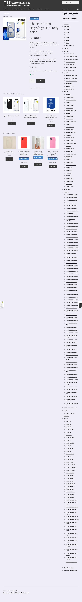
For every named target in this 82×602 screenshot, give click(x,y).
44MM (67, 40)
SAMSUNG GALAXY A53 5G (72, 294)
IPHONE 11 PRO (69, 97)
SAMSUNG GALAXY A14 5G (72, 216)
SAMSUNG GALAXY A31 (71, 260)
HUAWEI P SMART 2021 (71, 81)
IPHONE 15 (68, 135)
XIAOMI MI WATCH (70, 470)
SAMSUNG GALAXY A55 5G (72, 300)
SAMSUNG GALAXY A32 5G (72, 265)
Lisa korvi (40, 80)
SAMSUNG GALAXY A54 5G (72, 297)
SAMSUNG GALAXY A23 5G (72, 242)
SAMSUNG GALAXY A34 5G (72, 271)
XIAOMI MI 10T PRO (70, 467)
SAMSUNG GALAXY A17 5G (72, 226)
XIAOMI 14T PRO (70, 437)
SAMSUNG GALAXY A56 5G (72, 302)
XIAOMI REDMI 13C (70, 484)
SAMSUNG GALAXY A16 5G (72, 223)
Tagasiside (6, 13)
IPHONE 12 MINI (69, 105)
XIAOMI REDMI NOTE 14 (71, 538)
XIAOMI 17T (69, 456)
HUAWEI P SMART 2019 (71, 75)
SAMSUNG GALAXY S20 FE (72, 320)
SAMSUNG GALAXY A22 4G (72, 237)
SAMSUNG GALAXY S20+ (71, 327)
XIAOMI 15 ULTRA (70, 443)
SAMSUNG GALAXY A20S (71, 231)
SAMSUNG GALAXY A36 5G (72, 276)
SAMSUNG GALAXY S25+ (71, 387)
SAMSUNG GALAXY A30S (71, 257)
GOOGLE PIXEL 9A (70, 70)
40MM (67, 32)
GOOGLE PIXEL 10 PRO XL (72, 59)
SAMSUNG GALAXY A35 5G (72, 274)
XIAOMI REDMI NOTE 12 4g (72, 519)
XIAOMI (66, 418)
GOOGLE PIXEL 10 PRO (71, 56)
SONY (65, 410)
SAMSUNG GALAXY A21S (71, 234)
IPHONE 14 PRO (69, 129)
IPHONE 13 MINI (69, 116)
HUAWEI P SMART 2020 (71, 78)
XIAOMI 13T (69, 427)
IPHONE (38, 88)
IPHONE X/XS (69, 184)
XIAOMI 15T (69, 446)
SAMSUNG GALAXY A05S (71, 200)
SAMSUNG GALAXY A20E (71, 229)
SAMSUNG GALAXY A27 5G (72, 250)
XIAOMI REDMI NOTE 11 (71, 509)
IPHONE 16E (69, 157)
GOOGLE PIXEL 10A (70, 62)
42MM (67, 37)
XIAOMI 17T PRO (70, 459)
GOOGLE (66, 51)
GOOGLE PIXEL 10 (70, 54)
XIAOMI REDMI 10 (70, 473)
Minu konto (31, 9)
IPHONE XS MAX (70, 186)
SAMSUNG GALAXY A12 (71, 205)
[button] (24, 20)
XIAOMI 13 (68, 424)
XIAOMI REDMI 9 (70, 494)
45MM (67, 43)
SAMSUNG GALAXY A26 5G (72, 248)
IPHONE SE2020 (69, 178)
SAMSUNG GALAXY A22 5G (72, 239)
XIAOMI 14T (69, 435)
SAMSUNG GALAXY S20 (71, 317)
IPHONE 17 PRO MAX (71, 165)
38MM (67, 29)
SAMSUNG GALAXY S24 (71, 364)
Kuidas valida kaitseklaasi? (17, 9)
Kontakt (47, 9)
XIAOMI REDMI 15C (70, 492)
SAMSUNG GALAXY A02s (71, 195)
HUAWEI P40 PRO (70, 89)
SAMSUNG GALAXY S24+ (71, 374)
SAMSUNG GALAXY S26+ (71, 396)
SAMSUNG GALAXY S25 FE (72, 380)
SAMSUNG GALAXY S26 (71, 389)
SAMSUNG (66, 192)
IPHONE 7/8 (68, 173)
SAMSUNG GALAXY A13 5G (72, 211)
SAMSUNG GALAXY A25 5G (72, 245)
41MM (67, 35)
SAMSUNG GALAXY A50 (71, 282)
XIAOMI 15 (68, 440)
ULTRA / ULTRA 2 (70, 45)
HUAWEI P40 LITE (70, 86)
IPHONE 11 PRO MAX (71, 100)
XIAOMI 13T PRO (70, 429)
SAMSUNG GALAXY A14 (71, 214)
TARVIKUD (66, 416)
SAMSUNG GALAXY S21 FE (72, 333)
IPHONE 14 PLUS (70, 127)
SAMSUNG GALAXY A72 (71, 308)
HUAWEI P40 (69, 83)
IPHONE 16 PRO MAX (71, 154)
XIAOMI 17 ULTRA (70, 454)
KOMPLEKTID (67, 189)
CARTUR (66, 48)
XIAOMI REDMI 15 (70, 489)
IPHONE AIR (69, 176)
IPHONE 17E (69, 167)
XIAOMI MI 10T (69, 462)
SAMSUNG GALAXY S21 (71, 330)
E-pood (6, 9)
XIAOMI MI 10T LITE (70, 465)
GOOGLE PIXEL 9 (70, 64)
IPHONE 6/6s (69, 170)
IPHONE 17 (68, 159)
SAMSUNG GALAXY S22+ (71, 349)
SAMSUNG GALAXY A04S (71, 197)
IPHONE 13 (68, 113)
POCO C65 (68, 421)
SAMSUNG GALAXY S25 (71, 377)
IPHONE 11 (68, 94)
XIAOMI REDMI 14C (70, 486)
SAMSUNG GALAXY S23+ (71, 362)
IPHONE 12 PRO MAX (71, 110)
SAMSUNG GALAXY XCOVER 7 (70, 400)
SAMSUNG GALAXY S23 (71, 352)
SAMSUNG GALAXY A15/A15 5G (70, 219)
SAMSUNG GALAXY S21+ (71, 340)
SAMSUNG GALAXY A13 (71, 208)
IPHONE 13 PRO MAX (71, 121)
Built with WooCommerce (22, 593)
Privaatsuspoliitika (69, 568)
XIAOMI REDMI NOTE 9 (71, 562)
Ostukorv (39, 9)
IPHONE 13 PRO (69, 119)
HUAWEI (66, 73)
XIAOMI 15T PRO (70, 448)
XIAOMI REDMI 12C (70, 478)
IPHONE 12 (68, 102)
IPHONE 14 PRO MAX (71, 132)
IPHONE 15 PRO (69, 140)
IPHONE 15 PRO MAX (71, 143)
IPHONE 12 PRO (69, 108)
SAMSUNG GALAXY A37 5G (72, 279)
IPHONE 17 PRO (69, 162)
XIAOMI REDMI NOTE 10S (72, 507)
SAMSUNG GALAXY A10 (71, 203)
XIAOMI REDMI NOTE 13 (71, 526)
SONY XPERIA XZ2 (70, 413)
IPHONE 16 (42, 88)
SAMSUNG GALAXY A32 (71, 263)
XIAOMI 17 (68, 451)
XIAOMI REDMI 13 (70, 481)
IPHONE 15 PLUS (70, 138)
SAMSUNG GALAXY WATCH (70, 408)
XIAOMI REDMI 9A (70, 497)
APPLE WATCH (67, 26)
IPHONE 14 (68, 124)
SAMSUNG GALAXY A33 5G (72, 268)
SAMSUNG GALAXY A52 (71, 287)
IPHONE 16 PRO (69, 151)
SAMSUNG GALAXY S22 (71, 342)
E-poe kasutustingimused (70, 570)
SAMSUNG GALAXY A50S (71, 284)
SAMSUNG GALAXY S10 (71, 315)
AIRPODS (66, 24)
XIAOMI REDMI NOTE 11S (72, 516)
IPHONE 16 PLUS (70, 148)
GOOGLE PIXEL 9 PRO (71, 67)
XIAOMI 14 (68, 432)
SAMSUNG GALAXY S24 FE (72, 367)
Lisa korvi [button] (11, 123)
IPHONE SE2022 (69, 181)
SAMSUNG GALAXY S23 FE (72, 355)
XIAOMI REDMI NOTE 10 (71, 500)
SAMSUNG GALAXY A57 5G (72, 305)
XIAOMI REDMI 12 (70, 475)
